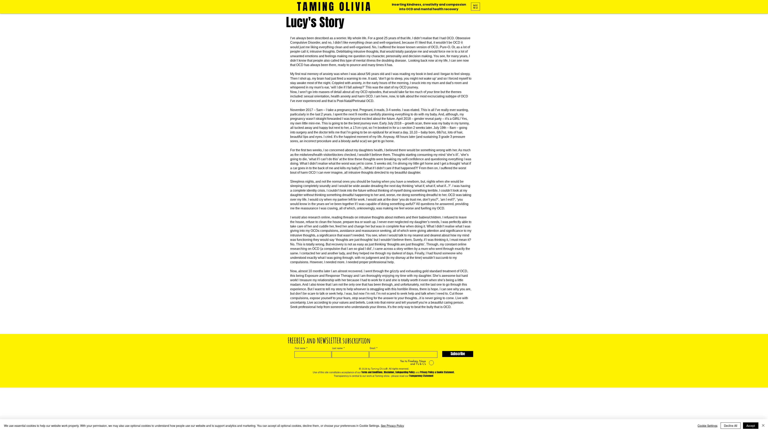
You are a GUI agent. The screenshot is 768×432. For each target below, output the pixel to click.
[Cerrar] (763, 425)
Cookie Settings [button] (707, 426)
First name (300, 348)
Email (372, 348)
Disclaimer (389, 372)
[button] (475, 7)
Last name (337, 348)
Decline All (730, 426)
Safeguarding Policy (405, 372)
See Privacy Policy (392, 426)
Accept (750, 426)
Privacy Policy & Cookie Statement (437, 372)
